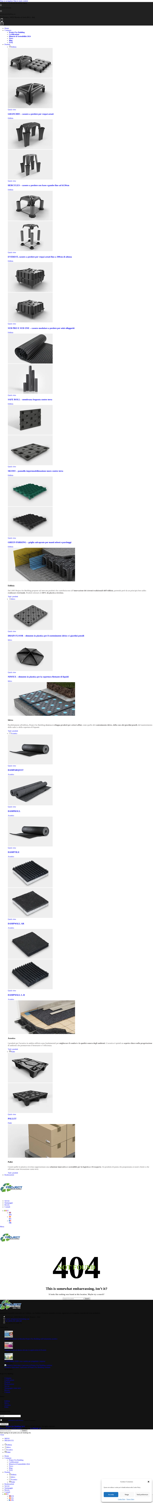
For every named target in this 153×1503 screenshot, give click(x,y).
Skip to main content (20, 1)
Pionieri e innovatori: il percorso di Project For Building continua (27, 1367)
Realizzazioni (9, 1384)
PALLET (12, 1118)
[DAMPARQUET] (30, 764)
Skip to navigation (6, 1)
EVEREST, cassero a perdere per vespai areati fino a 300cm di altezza (40, 257)
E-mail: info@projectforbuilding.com (17, 1319)
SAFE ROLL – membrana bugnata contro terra (30, 399)
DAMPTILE (13, 852)
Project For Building (17, 32)
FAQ (11, 42)
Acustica (14, 733)
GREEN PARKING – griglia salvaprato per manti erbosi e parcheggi (39, 542)
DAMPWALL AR (16, 923)
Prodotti (7, 1382)
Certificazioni (14, 34)
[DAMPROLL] (30, 805)
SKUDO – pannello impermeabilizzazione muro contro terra (35, 471)
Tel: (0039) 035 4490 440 (13, 1321)
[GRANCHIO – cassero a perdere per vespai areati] (30, 77)
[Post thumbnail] (8, 1337)
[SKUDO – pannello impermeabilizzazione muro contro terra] (30, 434)
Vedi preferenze (142, 1494)
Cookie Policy (121, 1499)
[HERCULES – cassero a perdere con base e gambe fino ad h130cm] (30, 149)
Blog (10, 40)
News (11, 38)
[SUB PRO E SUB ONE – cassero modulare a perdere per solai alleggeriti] (30, 291)
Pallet (13, 1052)
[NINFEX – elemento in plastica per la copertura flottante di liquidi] (30, 670)
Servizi (6, 1386)
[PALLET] (30, 1082)
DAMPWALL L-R (16, 995)
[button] (148, 1482)
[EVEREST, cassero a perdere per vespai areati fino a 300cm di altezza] (30, 220)
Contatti (7, 1392)
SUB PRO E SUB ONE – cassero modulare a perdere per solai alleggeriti (41, 328)
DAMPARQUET (16, 770)
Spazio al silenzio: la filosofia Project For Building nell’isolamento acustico (30, 1339)
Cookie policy (16, 1428)
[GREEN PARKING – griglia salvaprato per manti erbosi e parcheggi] (30, 506)
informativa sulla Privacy (15, 1420)
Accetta (111, 1494)
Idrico (13, 599)
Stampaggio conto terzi (12, 1388)
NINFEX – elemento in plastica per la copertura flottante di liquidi (38, 677)
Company (7, 1378)
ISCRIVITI (4, 1424)
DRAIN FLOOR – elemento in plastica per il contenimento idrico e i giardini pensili (46, 636)
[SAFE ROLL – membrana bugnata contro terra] (30, 363)
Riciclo (7, 1390)
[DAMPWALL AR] (30, 887)
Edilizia (13, 47)
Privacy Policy (130, 1499)
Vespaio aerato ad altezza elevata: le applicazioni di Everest (25, 1350)
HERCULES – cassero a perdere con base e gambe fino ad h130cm (38, 185)
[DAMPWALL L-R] (30, 958)
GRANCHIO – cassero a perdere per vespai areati (31, 114)
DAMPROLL (14, 811)
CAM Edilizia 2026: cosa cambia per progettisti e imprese (24, 1361)
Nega (127, 1494)
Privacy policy (5, 1428)
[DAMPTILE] (30, 846)
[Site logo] (11, 1197)
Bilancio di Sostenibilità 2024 (20, 36)
